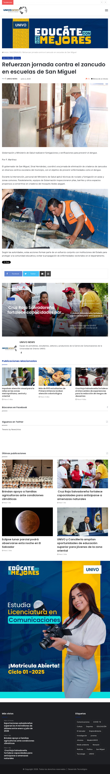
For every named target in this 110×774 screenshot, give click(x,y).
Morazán (96, 745)
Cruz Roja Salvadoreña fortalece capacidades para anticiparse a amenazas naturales (50, 2)
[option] (55, 310)
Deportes (89, 726)
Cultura (79, 726)
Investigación (82, 736)
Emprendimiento (95, 731)
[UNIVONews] (15, 10)
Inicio (6, 52)
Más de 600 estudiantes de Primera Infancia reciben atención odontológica (52, 391)
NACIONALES (15, 52)
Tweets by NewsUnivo (11, 429)
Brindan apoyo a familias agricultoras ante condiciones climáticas (22, 495)
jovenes (94, 736)
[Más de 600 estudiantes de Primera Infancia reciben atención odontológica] (55, 376)
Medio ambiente (83, 745)
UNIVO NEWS (12, 79)
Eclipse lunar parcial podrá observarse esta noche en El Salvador (35, 310)
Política (89, 749)
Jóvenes (80, 740)
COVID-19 (97, 722)
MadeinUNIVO (92, 740)
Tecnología (81, 754)
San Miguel (100, 749)
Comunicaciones (83, 722)
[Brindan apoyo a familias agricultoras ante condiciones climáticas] (27, 474)
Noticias (17, 58)
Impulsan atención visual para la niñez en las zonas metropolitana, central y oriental (18, 392)
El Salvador (81, 731)
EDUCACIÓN (101, 726)
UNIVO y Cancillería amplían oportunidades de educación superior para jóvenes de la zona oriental (79, 545)
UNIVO (91, 754)
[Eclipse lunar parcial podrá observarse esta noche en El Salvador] (27, 521)
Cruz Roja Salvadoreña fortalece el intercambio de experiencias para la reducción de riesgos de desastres (91, 392)
